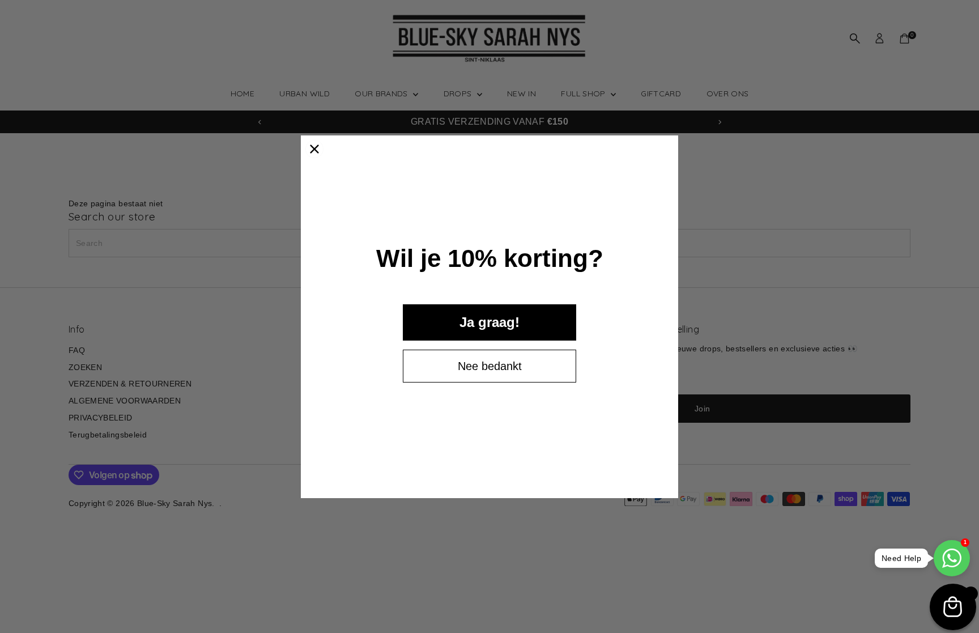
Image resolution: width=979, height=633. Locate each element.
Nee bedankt (490, 366)
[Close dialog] (314, 149)
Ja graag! (489, 322)
